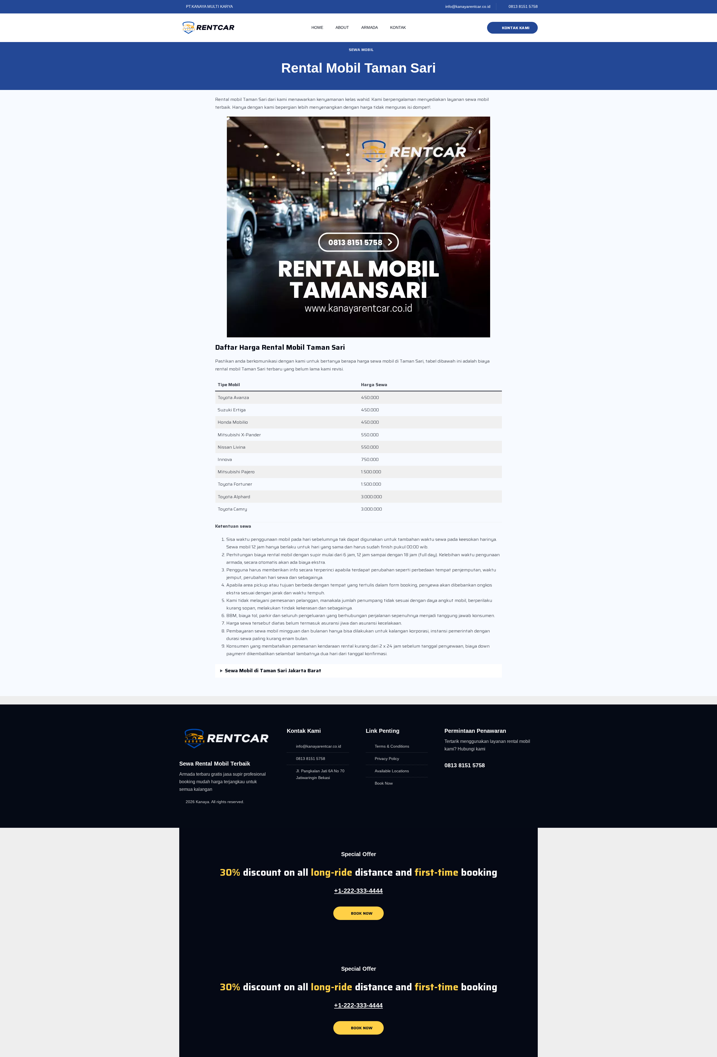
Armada (369, 27)
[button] (216, 692)
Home (317, 27)
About (342, 27)
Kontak (398, 27)
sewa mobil (361, 50)
